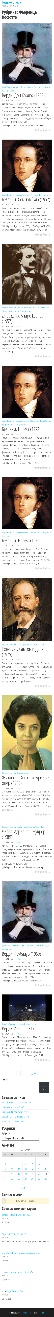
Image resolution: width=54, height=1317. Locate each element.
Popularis (41, 1312)
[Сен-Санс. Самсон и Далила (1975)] (27, 609)
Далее (34, 1073)
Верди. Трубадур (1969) (21, 953)
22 (39, 1173)
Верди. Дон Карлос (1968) (23, 95)
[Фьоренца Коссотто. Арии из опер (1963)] (27, 732)
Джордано (28, 308)
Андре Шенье (21, 308)
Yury (3, 1233)
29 (39, 1178)
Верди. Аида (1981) (18, 1028)
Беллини (4, 195)
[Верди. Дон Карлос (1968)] (27, 53)
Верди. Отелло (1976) (14, 1291)
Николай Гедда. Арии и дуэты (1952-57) (16, 1102)
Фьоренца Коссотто (8, 91)
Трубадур (46, 946)
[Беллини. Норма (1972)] (27, 391)
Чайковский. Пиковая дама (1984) (14, 1111)
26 (19, 1178)
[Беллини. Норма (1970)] (27, 502)
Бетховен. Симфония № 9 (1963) (21, 1272)
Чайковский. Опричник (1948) (13, 1107)
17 (5, 1173)
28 (32, 1178)
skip (3, 1291)
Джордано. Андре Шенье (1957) (22, 318)
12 (19, 1169)
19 (19, 1173)
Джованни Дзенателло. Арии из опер (15, 1116)
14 (32, 1169)
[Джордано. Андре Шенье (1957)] (27, 273)
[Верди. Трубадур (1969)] (27, 911)
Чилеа (42, 827)
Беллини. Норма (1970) (21, 540)
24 (5, 1178)
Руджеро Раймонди (7, 424)
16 (46, 1169)
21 (32, 1173)
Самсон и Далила (22, 644)
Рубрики (6, 1133)
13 (26, 1169)
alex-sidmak (6, 1253)
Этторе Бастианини (26, 311)
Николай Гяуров (33, 87)
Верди (4, 87)
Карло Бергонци (26, 946)
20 (26, 1173)
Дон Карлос (24, 87)
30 (46, 1178)
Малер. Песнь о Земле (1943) (13, 1121)
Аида (7, 1024)
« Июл (24, 1187)
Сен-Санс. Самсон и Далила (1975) (24, 651)
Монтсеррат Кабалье (28, 421)
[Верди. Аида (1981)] (27, 1007)
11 (12, 1169)
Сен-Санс (30, 644)
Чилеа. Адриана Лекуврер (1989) (23, 834)
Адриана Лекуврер (22, 827)
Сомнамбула (35, 195)
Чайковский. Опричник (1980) (20, 1214)
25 (12, 1178)
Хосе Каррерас (6, 536)
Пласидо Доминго (45, 421)
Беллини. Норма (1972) (21, 429)
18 (12, 1173)
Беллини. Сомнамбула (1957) (26, 199)
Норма (37, 421)
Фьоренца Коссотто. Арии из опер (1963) (25, 780)
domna (18, 100)
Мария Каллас (26, 195)
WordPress (27, 1312)
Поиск (5, 1079)
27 (26, 1178)
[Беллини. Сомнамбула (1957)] (27, 165)
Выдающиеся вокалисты (13, 87)
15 (39, 1169)
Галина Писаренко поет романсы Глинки (27, 1253)
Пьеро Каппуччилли (44, 87)
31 (5, 1183)
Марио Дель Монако (38, 308)
